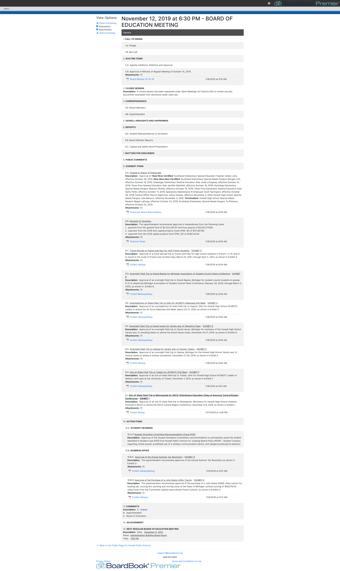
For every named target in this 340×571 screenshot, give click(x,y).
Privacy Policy (103, 561)
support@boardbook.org (170, 553)
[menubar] (170, 3)
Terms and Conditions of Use (186, 561)
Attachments (105, 29)
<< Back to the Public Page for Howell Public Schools (123, 545)
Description (104, 26)
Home (6, 9)
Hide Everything (107, 33)
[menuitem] (269, 3)
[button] (269, 3)
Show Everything (107, 23)
